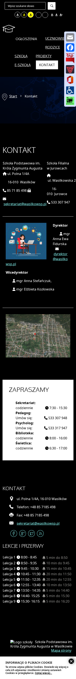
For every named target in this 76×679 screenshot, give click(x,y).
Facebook (13, 533)
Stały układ (39, 15)
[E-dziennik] (70, 69)
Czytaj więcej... (43, 673)
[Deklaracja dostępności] (70, 90)
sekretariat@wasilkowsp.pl (25, 204)
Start (13, 96)
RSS (40, 533)
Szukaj (52, 6)
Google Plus (22, 533)
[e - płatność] (70, 100)
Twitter (31, 533)
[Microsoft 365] (70, 79)
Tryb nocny (10, 15)
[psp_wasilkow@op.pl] (70, 37)
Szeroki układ (45, 15)
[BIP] (70, 58)
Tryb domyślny (5, 15)
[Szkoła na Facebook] (70, 47)
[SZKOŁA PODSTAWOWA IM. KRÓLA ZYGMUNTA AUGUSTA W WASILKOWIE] (9, 28)
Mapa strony (61, 650)
